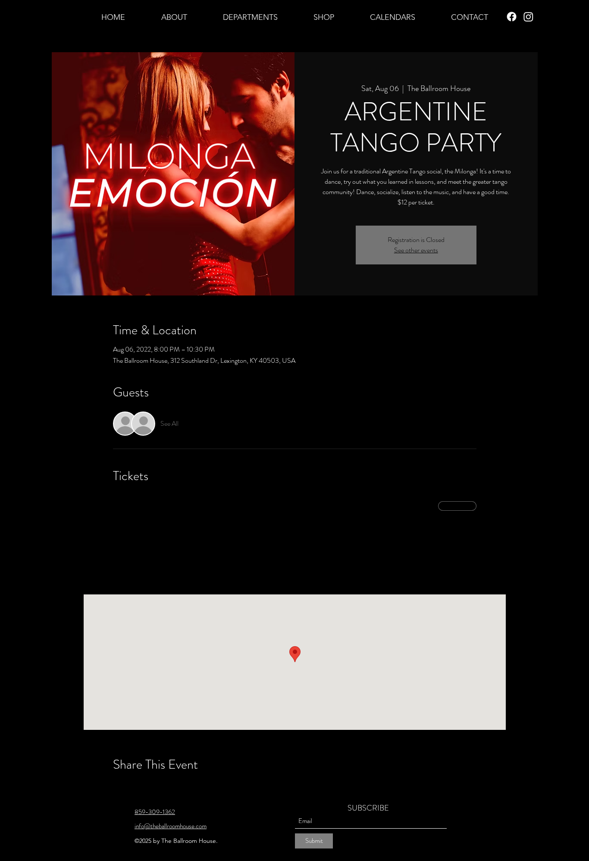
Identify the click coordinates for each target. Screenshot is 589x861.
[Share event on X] (138, 787)
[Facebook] (511, 16)
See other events (416, 250)
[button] (174, 16)
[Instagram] (528, 16)
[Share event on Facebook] (117, 787)
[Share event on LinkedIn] (159, 787)
